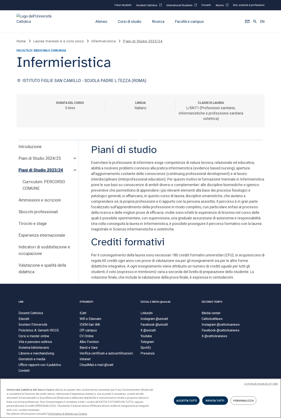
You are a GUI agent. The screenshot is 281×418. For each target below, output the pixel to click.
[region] (140, 398)
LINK (21, 301)
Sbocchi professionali (38, 211)
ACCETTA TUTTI (186, 400)
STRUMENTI (86, 301)
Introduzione (30, 146)
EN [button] (262, 22)
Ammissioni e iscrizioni (40, 200)
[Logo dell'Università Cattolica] (35, 21)
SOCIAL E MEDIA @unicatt (155, 301)
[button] (247, 21)
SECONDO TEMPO (212, 301)
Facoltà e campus (189, 21)
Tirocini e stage (33, 223)
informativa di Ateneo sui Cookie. (67, 413)
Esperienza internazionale (42, 235)
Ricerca (158, 21)
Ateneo (101, 21)
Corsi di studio (129, 21)
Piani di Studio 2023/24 (41, 170)
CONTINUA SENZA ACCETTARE (261, 384)
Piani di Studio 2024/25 (40, 158)
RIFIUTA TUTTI (215, 400)
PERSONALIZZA (243, 400)
